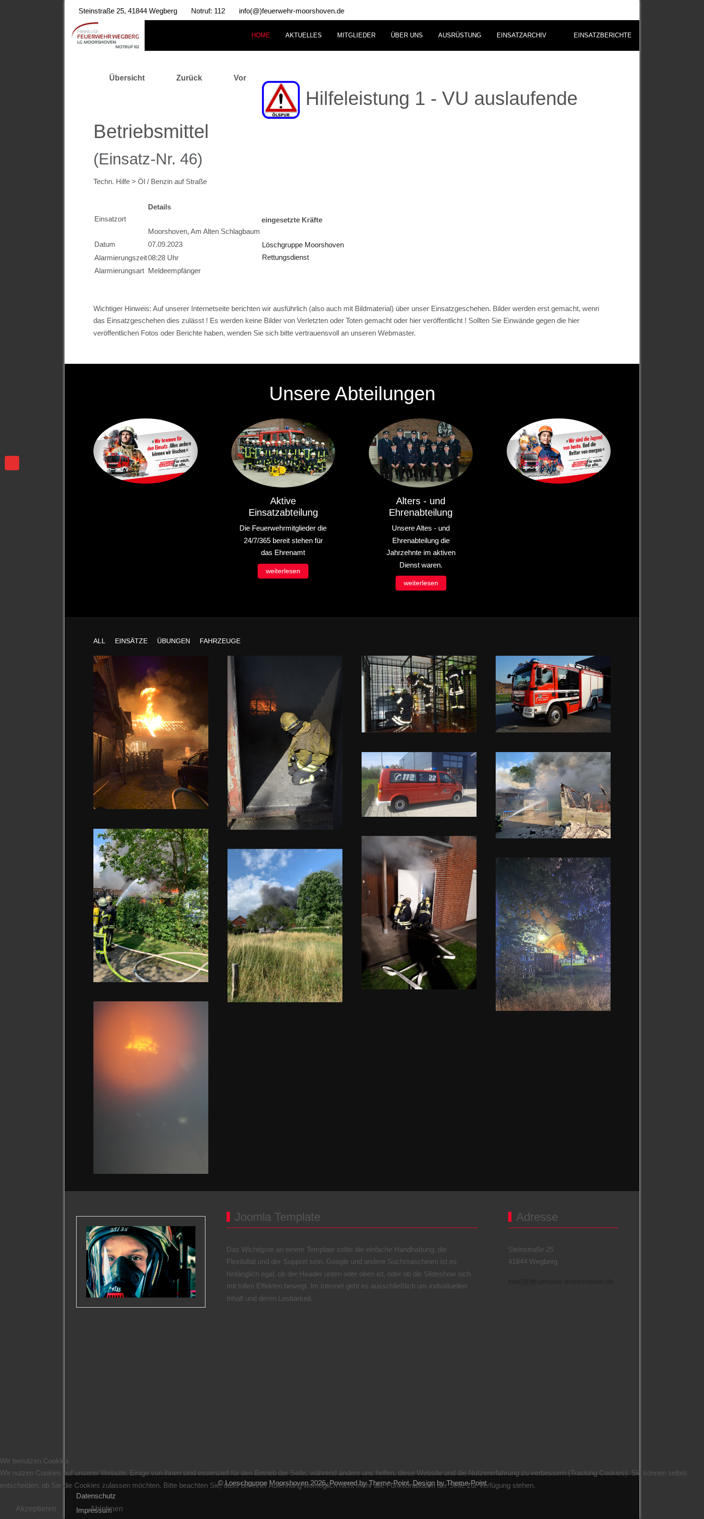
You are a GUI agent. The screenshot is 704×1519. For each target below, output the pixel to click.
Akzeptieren (36, 1509)
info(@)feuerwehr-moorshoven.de (291, 11)
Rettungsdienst (285, 257)
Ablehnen (106, 1509)
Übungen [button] (173, 641)
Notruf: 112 (208, 11)
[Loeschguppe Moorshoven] (105, 35)
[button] (150, 732)
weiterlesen (283, 571)
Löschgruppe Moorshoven (303, 245)
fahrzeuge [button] (220, 641)
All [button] (99, 641)
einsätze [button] (131, 641)
